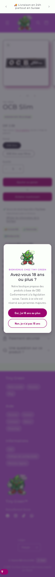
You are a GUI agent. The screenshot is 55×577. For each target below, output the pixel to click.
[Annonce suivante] (49, 6)
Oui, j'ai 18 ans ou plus (27, 313)
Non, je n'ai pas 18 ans (27, 323)
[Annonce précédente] (6, 6)
